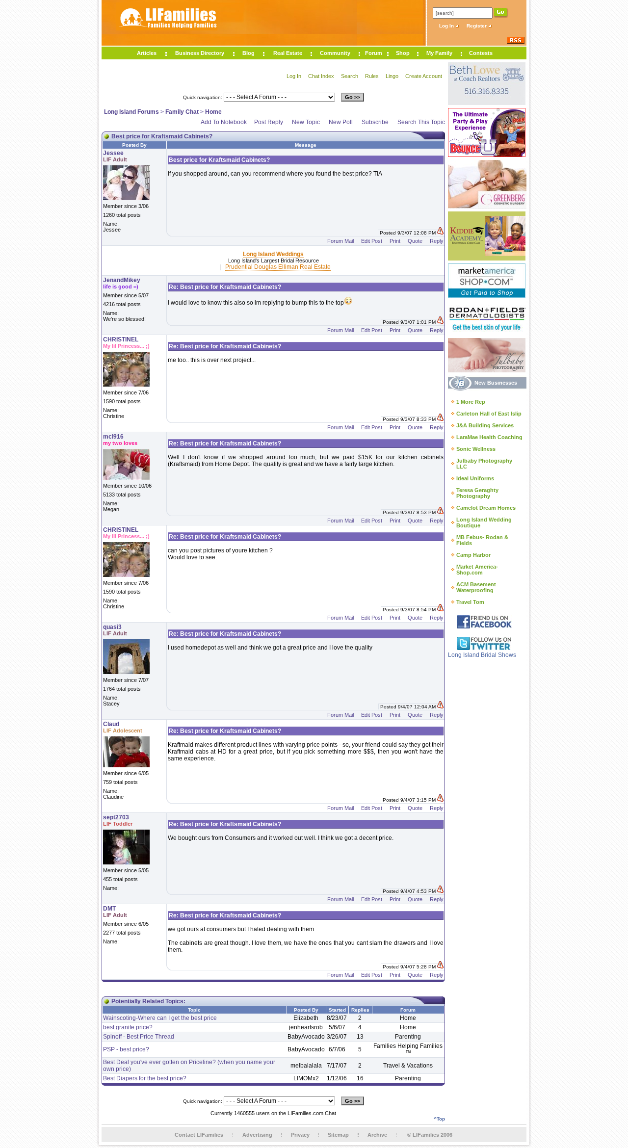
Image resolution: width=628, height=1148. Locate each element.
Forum (373, 53)
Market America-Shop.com (477, 569)
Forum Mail (340, 241)
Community (335, 53)
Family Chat (182, 111)
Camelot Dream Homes (486, 508)
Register (477, 25)
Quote (415, 241)
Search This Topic (421, 122)
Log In (447, 25)
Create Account (423, 76)
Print (395, 241)
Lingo (392, 76)
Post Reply (268, 122)
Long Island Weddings (273, 254)
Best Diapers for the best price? (144, 1078)
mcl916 (113, 436)
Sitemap (338, 1135)
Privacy (300, 1135)
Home (213, 111)
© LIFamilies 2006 (429, 1135)
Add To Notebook (224, 122)
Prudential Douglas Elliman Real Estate (278, 266)
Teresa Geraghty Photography (477, 493)
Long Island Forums (131, 111)
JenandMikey (121, 280)
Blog (248, 53)
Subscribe (375, 122)
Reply (437, 241)
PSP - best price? (126, 1049)
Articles (147, 53)
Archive (377, 1135)
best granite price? (128, 1027)
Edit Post (371, 241)
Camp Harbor (473, 555)
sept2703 (116, 817)
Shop (403, 53)
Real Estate (287, 53)
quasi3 (112, 627)
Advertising (257, 1135)
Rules (372, 76)
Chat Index (321, 76)
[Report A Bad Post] (440, 232)
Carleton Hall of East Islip (489, 414)
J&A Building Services (485, 425)
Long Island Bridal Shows (482, 655)
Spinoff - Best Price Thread (138, 1036)
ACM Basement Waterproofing (476, 587)
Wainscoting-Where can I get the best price (160, 1018)
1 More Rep (470, 402)
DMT (109, 908)
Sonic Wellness (476, 449)
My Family (439, 53)
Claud (111, 724)
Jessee (113, 153)
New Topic (306, 122)
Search (349, 76)
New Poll (341, 122)
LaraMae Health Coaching (489, 437)
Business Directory (199, 53)
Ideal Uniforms (475, 478)
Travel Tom (470, 602)
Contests (481, 53)
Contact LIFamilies (199, 1135)
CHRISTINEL (120, 339)
